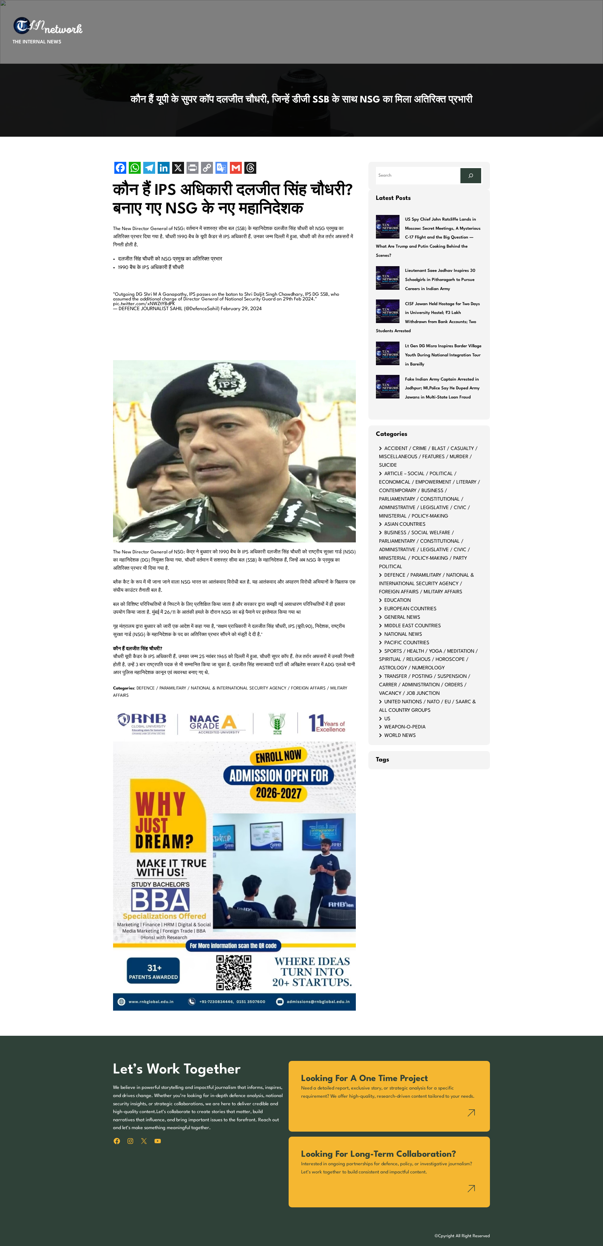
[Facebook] (120, 168)
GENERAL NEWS (402, 617)
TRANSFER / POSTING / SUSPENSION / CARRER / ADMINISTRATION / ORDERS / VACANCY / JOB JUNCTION (424, 685)
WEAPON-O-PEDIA (405, 727)
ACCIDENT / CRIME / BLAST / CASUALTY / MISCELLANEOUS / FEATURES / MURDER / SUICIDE (428, 457)
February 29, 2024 (241, 308)
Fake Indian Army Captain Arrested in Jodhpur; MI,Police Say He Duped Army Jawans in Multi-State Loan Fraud (442, 388)
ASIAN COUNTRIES (405, 524)
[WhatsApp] (135, 168)
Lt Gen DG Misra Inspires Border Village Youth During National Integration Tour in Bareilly (443, 355)
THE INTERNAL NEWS (37, 42)
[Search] (470, 175)
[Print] (192, 168)
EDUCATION (397, 600)
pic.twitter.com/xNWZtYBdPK (144, 304)
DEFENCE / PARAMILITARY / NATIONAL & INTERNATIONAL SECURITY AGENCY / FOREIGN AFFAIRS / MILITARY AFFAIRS (426, 584)
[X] (178, 168)
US (387, 719)
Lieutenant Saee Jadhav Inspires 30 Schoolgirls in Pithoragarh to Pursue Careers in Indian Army (440, 280)
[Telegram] (149, 168)
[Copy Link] (207, 168)
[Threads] (250, 168)
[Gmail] (236, 168)
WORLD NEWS (400, 735)
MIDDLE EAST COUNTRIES (412, 625)
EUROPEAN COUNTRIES (410, 609)
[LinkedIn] (163, 168)
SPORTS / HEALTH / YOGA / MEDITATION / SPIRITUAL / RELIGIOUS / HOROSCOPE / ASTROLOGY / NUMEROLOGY (428, 660)
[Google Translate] (221, 168)
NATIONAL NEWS (403, 634)
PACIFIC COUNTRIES (406, 642)
